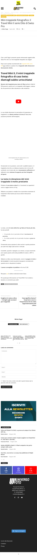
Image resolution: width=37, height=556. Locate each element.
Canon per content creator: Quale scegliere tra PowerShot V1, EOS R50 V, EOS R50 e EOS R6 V (18, 338)
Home (2, 12)
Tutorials (31, 15)
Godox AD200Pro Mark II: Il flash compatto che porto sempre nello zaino (30, 337)
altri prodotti (8, 284)
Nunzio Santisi (4, 449)
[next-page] (19, 343)
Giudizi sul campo (14, 12)
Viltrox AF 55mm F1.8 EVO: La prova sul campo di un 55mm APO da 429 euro (6, 337)
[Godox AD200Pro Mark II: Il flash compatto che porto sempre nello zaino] (30, 331)
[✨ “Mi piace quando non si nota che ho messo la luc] (18, 511)
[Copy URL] (6, 33)
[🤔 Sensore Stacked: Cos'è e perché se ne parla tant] (6, 525)
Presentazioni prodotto (22, 15)
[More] (10, 33)
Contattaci (3, 543)
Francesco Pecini (5, 441)
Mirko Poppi (5, 29)
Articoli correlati (13, 324)
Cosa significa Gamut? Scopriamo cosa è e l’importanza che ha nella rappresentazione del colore (28, 301)
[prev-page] (17, 343)
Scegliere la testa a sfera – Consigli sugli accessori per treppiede (9, 300)
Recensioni (7, 12)
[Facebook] (2, 33)
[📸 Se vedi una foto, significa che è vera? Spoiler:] (18, 525)
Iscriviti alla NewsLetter (6, 541)
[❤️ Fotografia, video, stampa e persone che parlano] (30, 518)
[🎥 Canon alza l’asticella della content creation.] (18, 518)
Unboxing (3, 17)
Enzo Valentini (4, 456)
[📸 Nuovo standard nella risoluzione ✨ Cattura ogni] (6, 518)
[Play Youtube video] (18, 101)
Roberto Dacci (4, 434)
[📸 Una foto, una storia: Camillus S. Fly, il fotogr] (30, 511)
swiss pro (15, 284)
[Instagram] (18, 497)
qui (7, 273)
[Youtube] (22, 497)
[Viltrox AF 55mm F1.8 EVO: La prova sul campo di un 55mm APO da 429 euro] (6, 331)
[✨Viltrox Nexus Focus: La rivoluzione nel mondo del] (30, 525)
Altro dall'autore (24, 324)
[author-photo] (18, 313)
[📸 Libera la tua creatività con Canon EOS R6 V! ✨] (6, 511)
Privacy (3, 546)
